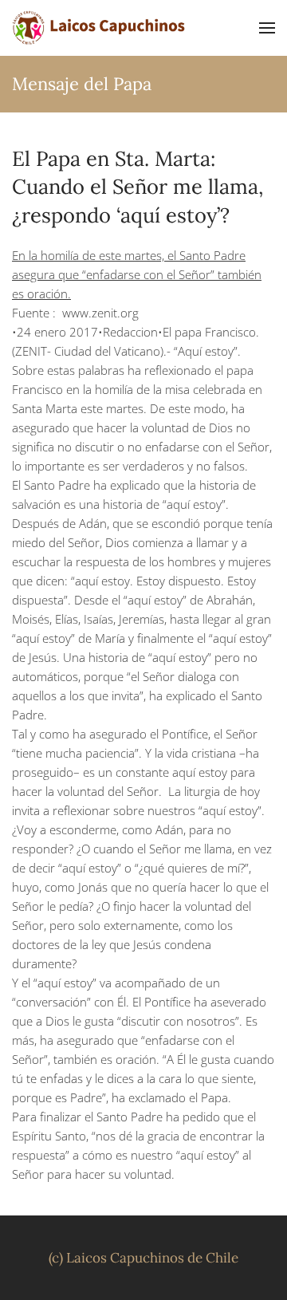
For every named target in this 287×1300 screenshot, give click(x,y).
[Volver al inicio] (99, 28)
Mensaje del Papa (81, 84)
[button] (267, 28)
